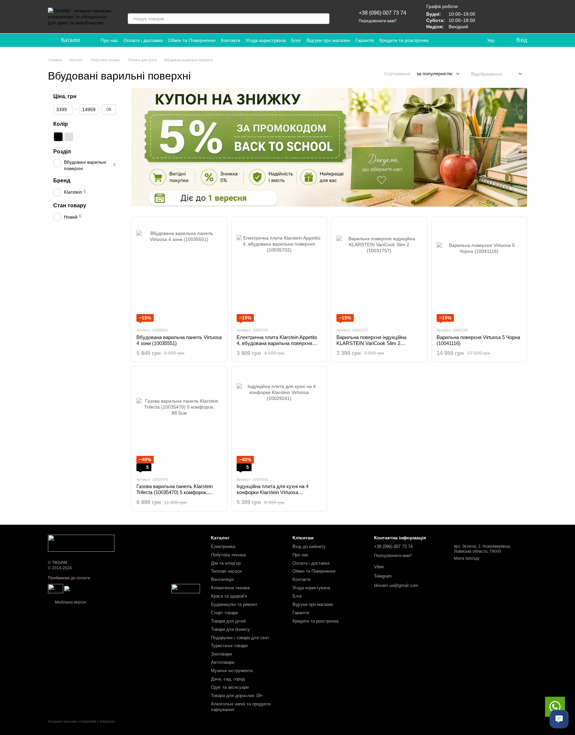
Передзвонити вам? (378, 21)
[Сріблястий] (69, 137)
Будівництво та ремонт (234, 604)
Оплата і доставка (143, 40)
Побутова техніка (228, 554)
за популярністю (435, 73)
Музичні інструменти (232, 670)
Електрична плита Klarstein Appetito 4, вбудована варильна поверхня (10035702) (277, 343)
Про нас (109, 40)
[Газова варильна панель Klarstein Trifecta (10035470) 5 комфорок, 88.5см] (179, 421)
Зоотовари (221, 653)
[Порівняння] (504, 16)
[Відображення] (515, 74)
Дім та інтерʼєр (226, 563)
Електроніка (223, 546)
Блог (296, 40)
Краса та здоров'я (229, 596)
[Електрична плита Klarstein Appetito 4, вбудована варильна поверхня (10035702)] (279, 272)
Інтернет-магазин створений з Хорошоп (81, 721)
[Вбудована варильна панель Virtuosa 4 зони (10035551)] (179, 272)
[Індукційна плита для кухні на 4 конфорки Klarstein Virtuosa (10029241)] (279, 421)
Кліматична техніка (230, 587)
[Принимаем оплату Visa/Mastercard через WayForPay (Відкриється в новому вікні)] (117, 588)
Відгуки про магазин (328, 40)
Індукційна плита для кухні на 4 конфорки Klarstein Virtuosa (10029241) (272, 492)
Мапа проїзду (466, 558)
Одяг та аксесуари (230, 687)
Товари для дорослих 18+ (237, 695)
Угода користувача (266, 40)
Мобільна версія (70, 602)
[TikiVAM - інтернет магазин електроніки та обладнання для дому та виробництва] (81, 542)
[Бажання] (487, 16)
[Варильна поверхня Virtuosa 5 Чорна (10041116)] (479, 272)
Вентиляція (222, 579)
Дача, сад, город (228, 678)
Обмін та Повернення (192, 40)
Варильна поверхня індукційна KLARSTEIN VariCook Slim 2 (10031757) (371, 343)
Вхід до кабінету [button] (309, 546)
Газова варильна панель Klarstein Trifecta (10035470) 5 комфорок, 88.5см (174, 492)
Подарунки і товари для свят (240, 637)
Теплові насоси (226, 571)
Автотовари (222, 662)
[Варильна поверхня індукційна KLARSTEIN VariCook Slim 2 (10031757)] (379, 272)
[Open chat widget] (559, 719)
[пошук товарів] (324, 18)
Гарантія (364, 40)
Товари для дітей (228, 621)
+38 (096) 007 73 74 (382, 13)
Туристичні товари (229, 645)
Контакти (230, 40)
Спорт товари (224, 612)
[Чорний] (58, 137)
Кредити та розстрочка (404, 40)
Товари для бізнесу (230, 629)
